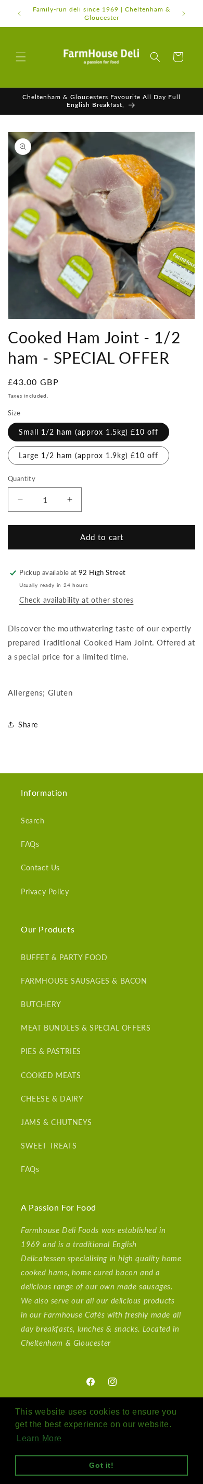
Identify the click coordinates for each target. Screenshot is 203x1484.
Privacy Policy (45, 891)
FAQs (30, 844)
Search (33, 820)
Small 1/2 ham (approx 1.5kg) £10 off (88, 431)
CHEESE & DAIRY (52, 1098)
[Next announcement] (183, 13)
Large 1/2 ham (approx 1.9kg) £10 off (88, 455)
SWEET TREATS (49, 1145)
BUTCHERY (41, 1004)
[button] (20, 56)
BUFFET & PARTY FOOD (64, 957)
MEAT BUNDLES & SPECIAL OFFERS (85, 1027)
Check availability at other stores (76, 599)
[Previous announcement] (19, 13)
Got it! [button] (101, 1465)
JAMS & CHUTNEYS (56, 1122)
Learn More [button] (39, 1438)
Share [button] (28, 724)
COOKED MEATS (51, 1075)
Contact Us (40, 867)
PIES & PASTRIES (51, 1051)
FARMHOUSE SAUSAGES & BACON (84, 980)
